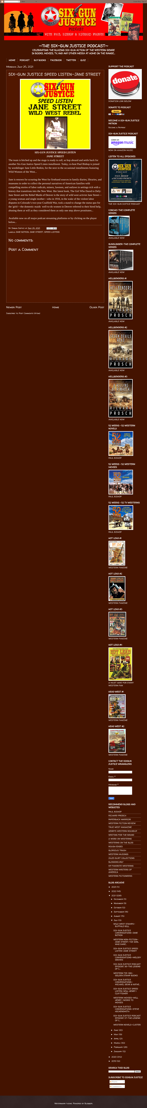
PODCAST (24, 60)
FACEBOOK (56, 60)
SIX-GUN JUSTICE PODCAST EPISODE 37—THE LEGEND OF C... (127, 1018)
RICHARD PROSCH (117, 815)
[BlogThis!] (50, 228)
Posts (114, 1081)
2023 (114, 887)
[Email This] (47, 228)
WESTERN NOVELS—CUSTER (127, 1024)
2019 (114, 1061)
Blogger (88, 1103)
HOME (12, 60)
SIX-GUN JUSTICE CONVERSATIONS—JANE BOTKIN (125, 933)
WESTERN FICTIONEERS (120, 876)
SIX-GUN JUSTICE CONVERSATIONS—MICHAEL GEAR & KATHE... (126, 982)
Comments (116, 1086)
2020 (114, 1057)
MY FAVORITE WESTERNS (121, 866)
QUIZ (83, 60)
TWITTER (71, 60)
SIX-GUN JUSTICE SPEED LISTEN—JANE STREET (125, 949)
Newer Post (14, 307)
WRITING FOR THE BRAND (121, 835)
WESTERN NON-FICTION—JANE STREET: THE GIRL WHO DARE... (126, 942)
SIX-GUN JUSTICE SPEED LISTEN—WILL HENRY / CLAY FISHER (125, 991)
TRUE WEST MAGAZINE (120, 827)
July (116, 920)
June (116, 1030)
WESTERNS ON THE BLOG (120, 842)
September (119, 911)
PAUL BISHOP (115, 811)
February (119, 1047)
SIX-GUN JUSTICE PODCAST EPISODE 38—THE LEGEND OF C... (127, 966)
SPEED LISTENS (52, 232)
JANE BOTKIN (22, 232)
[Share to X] (52, 228)
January (118, 1051)
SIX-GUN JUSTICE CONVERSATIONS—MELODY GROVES (127, 957)
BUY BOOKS (40, 60)
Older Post (97, 307)
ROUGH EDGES (115, 846)
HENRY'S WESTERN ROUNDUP (122, 831)
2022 (114, 891)
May (116, 1034)
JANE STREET (36, 232)
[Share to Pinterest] (56, 228)
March (117, 1043)
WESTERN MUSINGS (118, 854)
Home (55, 307)
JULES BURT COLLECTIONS (121, 858)
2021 (113, 895)
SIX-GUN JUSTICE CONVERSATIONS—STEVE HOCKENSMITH (126, 1009)
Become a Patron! (116, 127)
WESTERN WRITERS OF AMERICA (120, 870)
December (119, 899)
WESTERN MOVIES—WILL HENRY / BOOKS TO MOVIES (125, 1000)
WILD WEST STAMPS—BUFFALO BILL (124, 925)
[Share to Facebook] (54, 228)
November (119, 903)
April (116, 1038)
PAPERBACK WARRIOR (119, 819)
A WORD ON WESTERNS (120, 838)
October (118, 907)
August (117, 916)
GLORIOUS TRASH (117, 850)
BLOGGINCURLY (115, 862)
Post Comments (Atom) (29, 313)
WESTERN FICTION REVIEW (122, 823)
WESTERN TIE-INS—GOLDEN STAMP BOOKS (125, 974)
